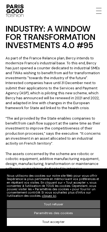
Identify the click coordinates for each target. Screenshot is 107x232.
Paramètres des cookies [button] (53, 213)
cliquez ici (49, 195)
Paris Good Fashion (14, 10)
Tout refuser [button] (53, 204)
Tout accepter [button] (53, 222)
